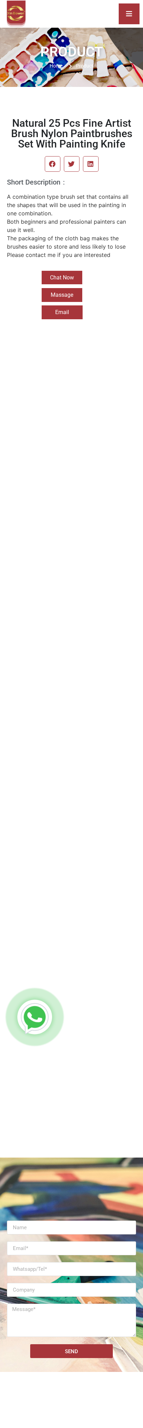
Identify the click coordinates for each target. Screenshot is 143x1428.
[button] (52, 164)
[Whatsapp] (34, 1017)
